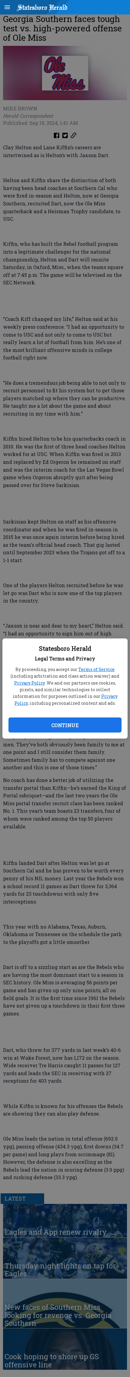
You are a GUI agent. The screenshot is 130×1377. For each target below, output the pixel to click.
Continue (65, 725)
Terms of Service (96, 669)
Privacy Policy (29, 683)
